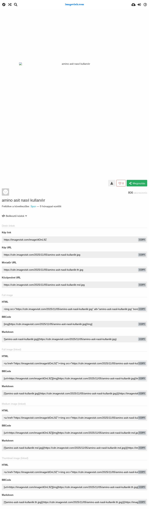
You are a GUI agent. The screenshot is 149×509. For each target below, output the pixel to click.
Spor (33, 206)
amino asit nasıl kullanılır (23, 200)
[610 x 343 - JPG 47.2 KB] (111, 183)
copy (142, 240)
